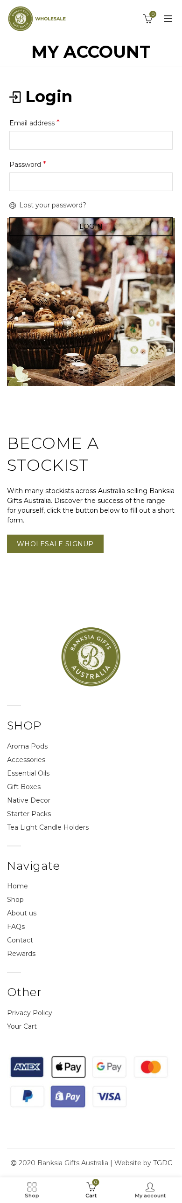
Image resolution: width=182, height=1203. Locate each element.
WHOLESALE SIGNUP (55, 544)
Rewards (21, 953)
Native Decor (28, 800)
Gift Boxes (24, 787)
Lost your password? (52, 205)
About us (21, 913)
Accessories (26, 760)
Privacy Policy (29, 1013)
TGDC (162, 1163)
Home (17, 886)
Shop (15, 899)
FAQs (16, 926)
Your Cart (22, 1026)
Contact (20, 940)
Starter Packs (29, 814)
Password (27, 164)
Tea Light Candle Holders (48, 827)
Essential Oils (28, 773)
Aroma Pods (27, 746)
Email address (34, 122)
